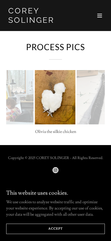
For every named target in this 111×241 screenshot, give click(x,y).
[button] (99, 15)
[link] (40, 21)
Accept (55, 229)
